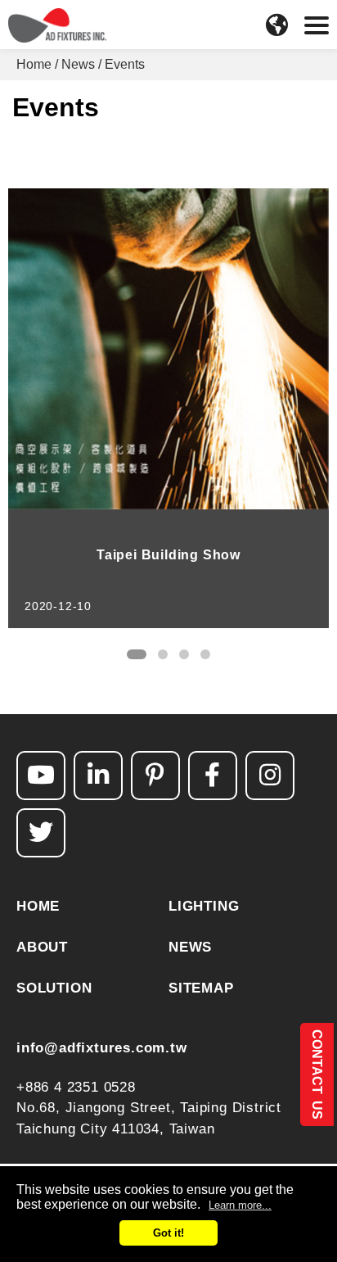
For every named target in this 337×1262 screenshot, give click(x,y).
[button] (136, 654)
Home (34, 64)
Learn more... (240, 1205)
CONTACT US (317, 1074)
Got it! (168, 1233)
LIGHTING (203, 906)
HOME (38, 906)
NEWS (190, 947)
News (78, 64)
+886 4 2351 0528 (76, 1087)
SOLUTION (54, 988)
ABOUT (42, 947)
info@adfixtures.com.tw (101, 1048)
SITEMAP (201, 988)
